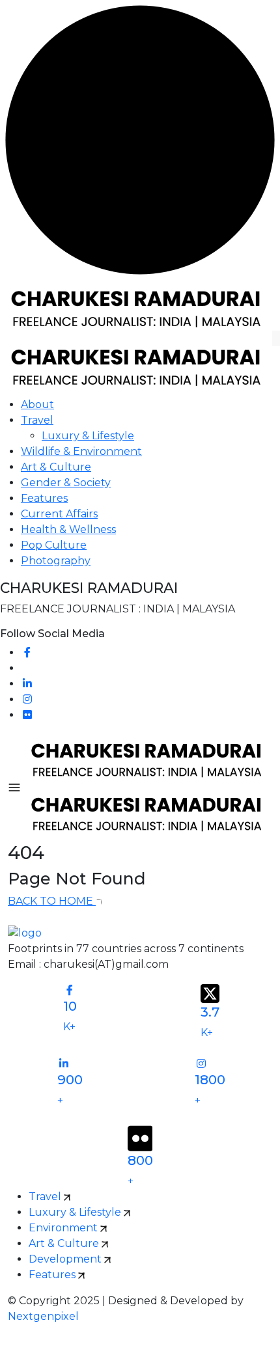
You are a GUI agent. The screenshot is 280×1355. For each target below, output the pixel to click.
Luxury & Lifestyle (88, 436)
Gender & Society (66, 482)
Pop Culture (54, 545)
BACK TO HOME (52, 901)
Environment (64, 1228)
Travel (37, 420)
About (37, 404)
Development (66, 1259)
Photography (56, 560)
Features (44, 498)
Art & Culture (56, 467)
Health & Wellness (68, 529)
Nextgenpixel (43, 1316)
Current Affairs (59, 514)
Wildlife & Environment (81, 451)
